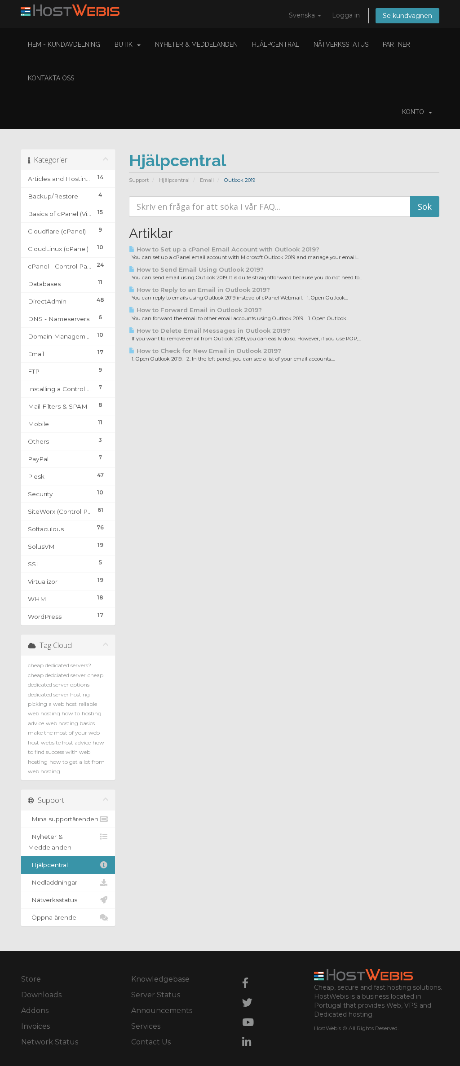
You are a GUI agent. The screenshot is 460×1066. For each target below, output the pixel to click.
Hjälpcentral (275, 44)
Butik (125, 44)
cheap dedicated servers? (59, 665)
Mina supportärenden (63, 819)
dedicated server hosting (59, 694)
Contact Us (151, 1042)
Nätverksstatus (341, 44)
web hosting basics (70, 723)
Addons (35, 1010)
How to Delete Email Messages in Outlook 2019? (212, 330)
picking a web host (52, 703)
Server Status (155, 995)
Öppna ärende (52, 917)
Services (145, 1026)
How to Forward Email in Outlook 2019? (198, 309)
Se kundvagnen (407, 16)
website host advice (66, 742)
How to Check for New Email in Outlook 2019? (208, 350)
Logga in (346, 15)
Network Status (49, 1042)
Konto (415, 111)
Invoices (35, 1026)
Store (31, 979)
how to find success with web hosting (66, 752)
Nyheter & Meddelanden (196, 44)
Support (139, 180)
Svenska (303, 15)
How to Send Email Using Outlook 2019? (199, 269)
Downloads (41, 995)
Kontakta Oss (51, 78)
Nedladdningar (52, 882)
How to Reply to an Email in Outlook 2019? (202, 289)
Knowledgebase (160, 979)
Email (207, 180)
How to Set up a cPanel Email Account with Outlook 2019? (227, 249)
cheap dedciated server (57, 675)
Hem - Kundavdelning (64, 44)
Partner (396, 44)
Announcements (161, 1010)
